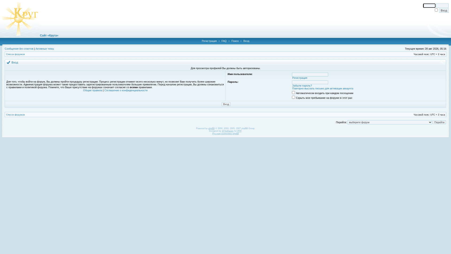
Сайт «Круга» (49, 35)
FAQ (224, 41)
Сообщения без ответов (19, 48)
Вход (246, 41)
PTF (239, 131)
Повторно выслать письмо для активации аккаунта (322, 88)
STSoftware (227, 131)
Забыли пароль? (302, 85)
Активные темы (44, 48)
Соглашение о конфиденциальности (126, 90)
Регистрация (209, 41)
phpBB (211, 128)
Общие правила (92, 90)
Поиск (235, 41)
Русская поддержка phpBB (225, 133)
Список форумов (15, 54)
